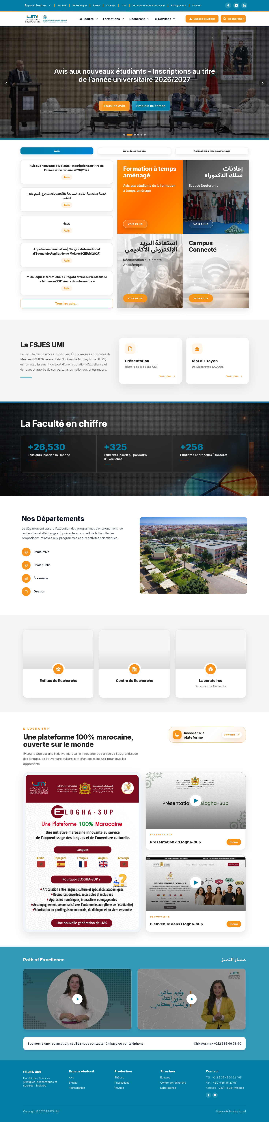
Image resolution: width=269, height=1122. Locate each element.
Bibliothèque (80, 5)
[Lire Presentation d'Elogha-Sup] (196, 800)
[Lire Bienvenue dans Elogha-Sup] (196, 883)
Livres (96, 5)
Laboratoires (168, 1087)
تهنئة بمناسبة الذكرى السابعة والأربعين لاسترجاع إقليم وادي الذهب (134, 75)
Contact (196, 5)
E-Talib (73, 1082)
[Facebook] (228, 5)
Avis (57, 150)
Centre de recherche (173, 1082)
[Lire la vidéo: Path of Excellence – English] (77, 999)
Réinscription (77, 1087)
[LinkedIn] (244, 5)
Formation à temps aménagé (212, 150)
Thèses (119, 1077)
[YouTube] (236, 5)
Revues (119, 1087)
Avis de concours (134, 150)
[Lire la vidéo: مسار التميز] (192, 999)
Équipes (165, 1077)
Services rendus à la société (148, 5)
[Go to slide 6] (145, 135)
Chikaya (110, 5)
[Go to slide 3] (133, 135)
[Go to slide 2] (127, 135)
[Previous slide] (6, 83)
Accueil (62, 5)
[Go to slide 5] (141, 135)
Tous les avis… (66, 303)
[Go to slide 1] (124, 135)
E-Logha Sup (178, 5)
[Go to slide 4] (138, 135)
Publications (122, 1082)
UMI (124, 5)
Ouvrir (233, 842)
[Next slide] (263, 83)
